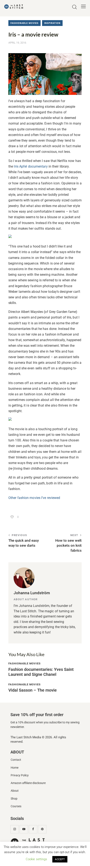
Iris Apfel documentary (31, 166)
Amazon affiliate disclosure (28, 783)
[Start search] (74, 7)
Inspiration (52, 23)
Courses (16, 806)
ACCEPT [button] (60, 859)
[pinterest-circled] (42, 829)
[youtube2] (24, 829)
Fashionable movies (24, 23)
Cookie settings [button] (36, 859)
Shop (14, 798)
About (15, 791)
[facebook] (33, 829)
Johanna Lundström (32, 592)
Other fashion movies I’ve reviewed (34, 498)
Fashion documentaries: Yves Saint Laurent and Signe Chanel (41, 672)
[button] (83, 6)
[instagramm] (14, 829)
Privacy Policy (20, 775)
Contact (16, 760)
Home (14, 767)
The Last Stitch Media (25, 737)
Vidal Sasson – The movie (32, 690)
